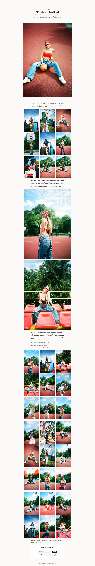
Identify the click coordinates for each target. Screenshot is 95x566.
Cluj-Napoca (55, 540)
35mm (50, 540)
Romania (59, 540)
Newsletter (52, 563)
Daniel (51, 98)
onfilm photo (47, 3)
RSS (55, 563)
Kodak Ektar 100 (44, 540)
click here (45, 345)
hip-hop (40, 542)
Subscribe (54, 551)
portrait (32, 542)
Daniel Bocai (47, 9)
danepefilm (46, 347)
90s (36, 542)
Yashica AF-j (38, 540)
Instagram (48, 563)
